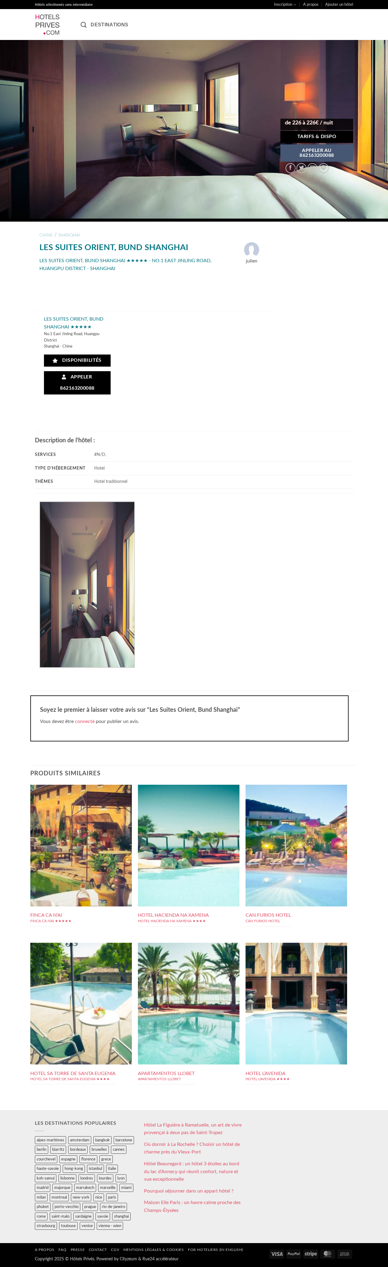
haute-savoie (48, 1168)
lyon (121, 1178)
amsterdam (79, 1140)
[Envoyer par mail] (312, 168)
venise (87, 1226)
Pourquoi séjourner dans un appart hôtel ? (188, 1191)
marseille (107, 1187)
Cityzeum (128, 1259)
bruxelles (99, 1149)
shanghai (69, 235)
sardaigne (83, 1216)
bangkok (102, 1140)
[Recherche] (83, 24)
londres (86, 1178)
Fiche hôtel (81, 834)
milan (41, 1197)
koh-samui (46, 1178)
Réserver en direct (81, 821)
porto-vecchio (67, 1207)
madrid (42, 1187)
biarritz (58, 1149)
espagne (68, 1159)
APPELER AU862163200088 (316, 153)
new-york (81, 1197)
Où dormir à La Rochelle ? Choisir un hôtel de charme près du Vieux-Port (192, 1148)
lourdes (105, 1178)
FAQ (62, 1250)
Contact (98, 1250)
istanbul (95, 1168)
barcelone (123, 1140)
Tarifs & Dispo (316, 136)
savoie (102, 1216)
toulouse (68, 1226)
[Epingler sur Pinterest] (324, 168)
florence (88, 1159)
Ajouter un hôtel (339, 4)
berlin (41, 1149)
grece (106, 1159)
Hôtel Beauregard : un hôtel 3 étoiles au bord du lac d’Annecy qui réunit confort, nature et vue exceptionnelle (191, 1171)
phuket (43, 1207)
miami (126, 1187)
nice (98, 1197)
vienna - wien (110, 1226)
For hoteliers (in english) (215, 1250)
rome (41, 1216)
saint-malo (60, 1216)
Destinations (109, 24)
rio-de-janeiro (113, 1207)
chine (46, 235)
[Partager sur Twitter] (301, 168)
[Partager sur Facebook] (291, 168)
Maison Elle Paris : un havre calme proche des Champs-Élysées (192, 1206)
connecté (85, 721)
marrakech (85, 1187)
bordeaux (78, 1149)
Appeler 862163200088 (77, 383)
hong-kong (74, 1168)
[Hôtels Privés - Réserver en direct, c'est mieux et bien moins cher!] (53, 24)
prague (90, 1207)
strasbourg (46, 1226)
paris (112, 1197)
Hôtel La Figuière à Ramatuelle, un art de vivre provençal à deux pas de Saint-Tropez (193, 1129)
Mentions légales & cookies (153, 1250)
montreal (59, 1197)
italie (112, 1168)
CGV (115, 1250)
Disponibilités (80, 360)
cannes (119, 1149)
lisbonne (67, 1178)
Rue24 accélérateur (160, 1259)
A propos (311, 4)
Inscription (283, 4)
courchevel (46, 1159)
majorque (62, 1187)
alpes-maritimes (50, 1140)
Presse (78, 1250)
